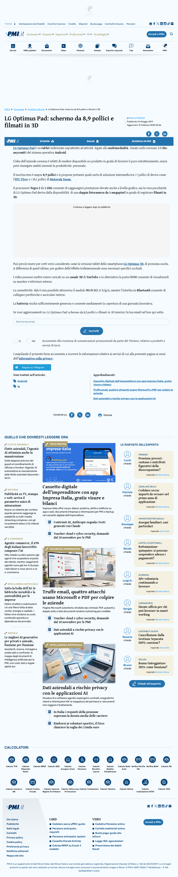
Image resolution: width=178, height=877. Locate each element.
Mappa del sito (15, 855)
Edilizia (143, 659)
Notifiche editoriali (18, 851)
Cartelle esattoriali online (110, 828)
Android (22, 381)
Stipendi (83, 24)
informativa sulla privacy (36, 358)
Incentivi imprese (56, 24)
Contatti (12, 833)
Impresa (60, 34)
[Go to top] (151, 865)
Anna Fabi (164, 531)
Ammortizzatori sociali (151, 518)
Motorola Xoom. (60, 179)
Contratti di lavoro (114, 24)
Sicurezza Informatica (65, 549)
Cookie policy (14, 842)
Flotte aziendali (18, 444)
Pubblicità (13, 824)
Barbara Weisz (162, 475)
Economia (32, 34)
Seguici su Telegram (33, 367)
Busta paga (96, 24)
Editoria (13, 489)
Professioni (76, 34)
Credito (72, 24)
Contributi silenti (148, 631)
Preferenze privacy (18, 846)
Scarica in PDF (142, 141)
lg (19, 386)
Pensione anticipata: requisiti (62, 830)
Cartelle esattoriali (150, 543)
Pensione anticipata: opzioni (69, 836)
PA (88, 34)
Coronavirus (146, 603)
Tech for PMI (58, 444)
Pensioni (130, 24)
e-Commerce (15, 538)
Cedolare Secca (147, 486)
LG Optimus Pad (24, 148)
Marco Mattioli (137, 118)
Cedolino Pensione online (110, 824)
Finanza (47, 34)
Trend (8, 24)
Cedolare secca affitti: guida (68, 824)
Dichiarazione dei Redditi (32, 24)
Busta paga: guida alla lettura (106, 835)
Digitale (13, 633)
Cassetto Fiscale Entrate (66, 841)
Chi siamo (12, 819)
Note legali (13, 828)
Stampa (45, 141)
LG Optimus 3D (133, 263)
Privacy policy (15, 837)
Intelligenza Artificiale (66, 645)
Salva (91, 141)
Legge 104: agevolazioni (109, 841)
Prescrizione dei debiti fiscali (107, 847)
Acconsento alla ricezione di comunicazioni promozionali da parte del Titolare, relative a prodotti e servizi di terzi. (103, 342)
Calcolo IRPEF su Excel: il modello (65, 847)
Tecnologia (100, 34)
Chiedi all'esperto (149, 683)
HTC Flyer (21, 179)
